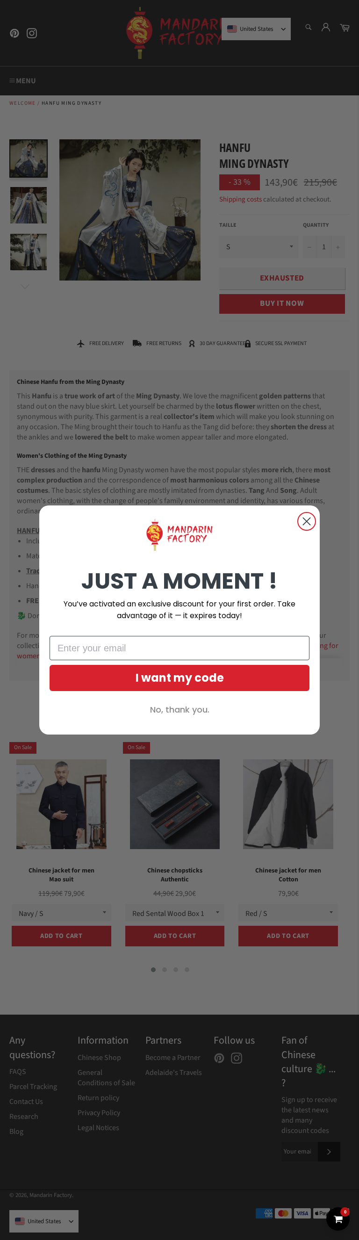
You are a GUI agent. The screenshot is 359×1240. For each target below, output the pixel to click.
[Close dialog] (307, 521)
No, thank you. (179, 709)
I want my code (180, 677)
